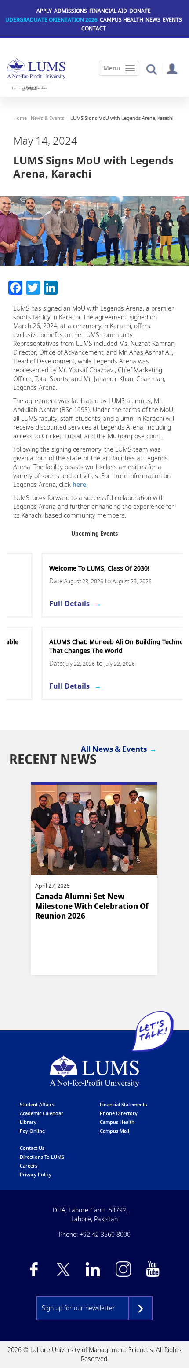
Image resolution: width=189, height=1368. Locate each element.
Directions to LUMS (42, 1156)
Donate (140, 11)
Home (20, 118)
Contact (93, 28)
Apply (44, 11)
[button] (151, 68)
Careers (28, 1165)
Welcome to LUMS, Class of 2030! (65, 568)
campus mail (114, 1130)
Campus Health (121, 19)
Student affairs (37, 1104)
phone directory (119, 1113)
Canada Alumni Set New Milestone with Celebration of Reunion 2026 (92, 906)
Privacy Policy (35, 1174)
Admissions (70, 11)
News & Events (47, 118)
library (28, 1122)
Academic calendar (41, 1113)
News (152, 19)
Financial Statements (123, 1104)
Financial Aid (108, 11)
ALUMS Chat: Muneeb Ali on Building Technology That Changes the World (88, 646)
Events (172, 19)
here (79, 484)
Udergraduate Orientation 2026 (51, 19)
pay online (32, 1130)
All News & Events (114, 749)
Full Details (35, 603)
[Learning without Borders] (29, 88)
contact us (32, 1148)
